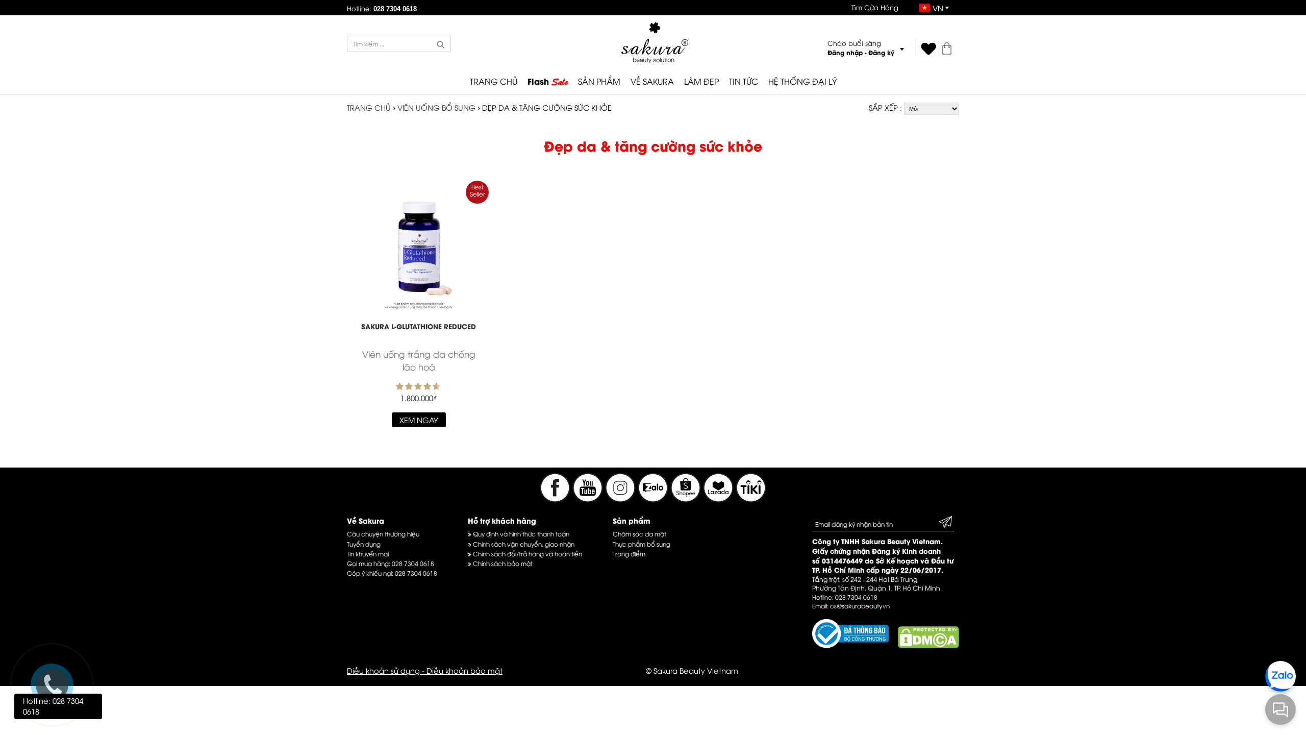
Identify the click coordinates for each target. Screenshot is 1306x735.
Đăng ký (881, 52)
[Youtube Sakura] (587, 499)
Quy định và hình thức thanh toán (520, 533)
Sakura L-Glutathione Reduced (418, 326)
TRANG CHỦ (493, 81)
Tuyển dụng (364, 544)
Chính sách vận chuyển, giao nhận (522, 544)
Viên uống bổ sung (437, 107)
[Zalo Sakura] (654, 499)
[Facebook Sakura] (555, 499)
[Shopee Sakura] (686, 499)
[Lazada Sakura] (719, 499)
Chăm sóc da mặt (639, 533)
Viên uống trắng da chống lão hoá (418, 360)
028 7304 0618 (413, 563)
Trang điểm (629, 553)
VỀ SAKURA (652, 81)
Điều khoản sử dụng (383, 670)
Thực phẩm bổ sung (641, 544)
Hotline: (382, 8)
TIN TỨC (743, 81)
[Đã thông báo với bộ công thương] (850, 645)
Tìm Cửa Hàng (874, 7)
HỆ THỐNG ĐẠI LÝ (802, 81)
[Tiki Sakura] (751, 499)
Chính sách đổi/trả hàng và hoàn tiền (526, 553)
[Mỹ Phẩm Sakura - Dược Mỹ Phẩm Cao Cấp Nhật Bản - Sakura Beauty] (654, 42)
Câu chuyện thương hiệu (383, 533)
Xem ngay (418, 419)
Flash (548, 81)
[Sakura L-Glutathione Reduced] (418, 251)
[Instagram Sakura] (621, 499)
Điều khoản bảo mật (464, 670)
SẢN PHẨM (599, 81)
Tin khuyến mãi (368, 553)
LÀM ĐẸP (701, 81)
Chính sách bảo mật (502, 563)
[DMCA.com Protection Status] (928, 645)
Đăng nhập (845, 52)
